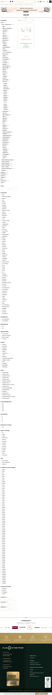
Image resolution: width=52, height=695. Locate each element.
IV (2, 419)
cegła (3, 436)
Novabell (4, 280)
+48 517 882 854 (6, 640)
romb (3, 354)
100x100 (4, 571)
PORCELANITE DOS (7, 135)
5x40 (3, 474)
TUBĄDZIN (6, 149)
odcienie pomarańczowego (8, 396)
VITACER (5, 156)
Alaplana (4, 207)
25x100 (3, 529)
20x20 (3, 516)
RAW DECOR (6, 142)
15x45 (3, 511)
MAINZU (5, 127)
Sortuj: (19, 20)
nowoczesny (5, 460)
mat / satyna (5, 333)
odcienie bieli (5, 372)
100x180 (4, 576)
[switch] (48, 686)
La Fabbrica (5, 275)
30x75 (3, 541)
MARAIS (5, 99)
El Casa (4, 239)
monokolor (4, 455)
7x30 (3, 485)
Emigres (4, 232)
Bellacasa (4, 215)
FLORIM (5, 78)
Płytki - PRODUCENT (18, 4)
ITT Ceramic (5, 263)
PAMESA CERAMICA (8, 132)
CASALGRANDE (7, 47)
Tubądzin (4, 308)
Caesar (4, 222)
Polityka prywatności (34, 676)
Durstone (4, 229)
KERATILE (5, 120)
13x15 (3, 500)
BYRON (5, 90)
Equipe (3, 238)
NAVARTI (5, 130)
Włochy (4, 590)
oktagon (4, 348)
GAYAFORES (6, 80)
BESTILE (5, 42)
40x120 (3, 548)
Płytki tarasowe (6, 161)
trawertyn (4, 441)
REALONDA (6, 144)
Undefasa (4, 299)
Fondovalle (4, 248)
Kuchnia (4, 175)
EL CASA (5, 61)
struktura (4, 339)
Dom (3, 179)
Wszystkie (6, 4)
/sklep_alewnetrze (45, 640)
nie (3, 328)
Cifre (3, 219)
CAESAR (5, 43)
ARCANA (5, 35)
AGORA (5, 83)
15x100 (3, 507)
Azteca (3, 212)
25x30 (3, 526)
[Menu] (50, 677)
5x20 (3, 476)
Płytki (11, 4)
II (2, 416)
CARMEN (5, 45)
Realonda (4, 294)
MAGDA (5, 95)
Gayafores (4, 255)
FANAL (5, 74)
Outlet (3, 182)
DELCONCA (6, 54)
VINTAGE (6, 109)
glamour (4, 464)
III (2, 418)
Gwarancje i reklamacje (35, 664)
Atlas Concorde (6, 210)
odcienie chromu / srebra (8, 384)
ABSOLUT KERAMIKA (8, 28)
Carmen (4, 310)
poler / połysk (5, 337)
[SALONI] (15, 625)
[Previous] (2, 10)
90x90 (3, 567)
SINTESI (5, 147)
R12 (3, 409)
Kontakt (31, 669)
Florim (3, 251)
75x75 (3, 564)
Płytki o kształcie (7, 165)
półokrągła (4, 365)
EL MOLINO (6, 62)
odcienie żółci (5, 374)
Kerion (3, 268)
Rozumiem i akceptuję (41, 693)
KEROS (5, 121)
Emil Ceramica (5, 234)
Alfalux (3, 201)
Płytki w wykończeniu (8, 168)
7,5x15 (3, 486)
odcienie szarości (6, 394)
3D (2, 432)
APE (4, 33)
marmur (4, 444)
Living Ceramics (5, 306)
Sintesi (3, 298)
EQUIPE (5, 69)
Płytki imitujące (7, 163)
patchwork (4, 437)
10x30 (3, 493)
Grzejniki (4, 177)
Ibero (3, 265)
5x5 (3, 473)
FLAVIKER (6, 76)
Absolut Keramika (6, 196)
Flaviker (4, 253)
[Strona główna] (1, 4)
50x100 (3, 555)
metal (3, 451)
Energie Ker (4, 236)
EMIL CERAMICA (7, 66)
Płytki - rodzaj (6, 166)
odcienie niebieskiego (7, 388)
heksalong (4, 366)
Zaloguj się (32, 657)
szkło (3, 453)
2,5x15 (3, 469)
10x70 (3, 499)
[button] (27, 20)
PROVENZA (6, 140)
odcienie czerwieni (6, 381)
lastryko (4, 448)
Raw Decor (4, 293)
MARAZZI (6, 125)
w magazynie (5, 320)
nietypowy (4, 363)
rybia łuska (4, 353)
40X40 (3, 543)
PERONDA (6, 133)
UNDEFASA (6, 152)
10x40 (3, 495)
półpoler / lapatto (6, 335)
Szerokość (5, 602)
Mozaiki (5, 170)
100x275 (4, 572)
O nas (31, 671)
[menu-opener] (50, 2)
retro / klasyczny (6, 462)
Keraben (4, 274)
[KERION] (8, 625)
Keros (3, 270)
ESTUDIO (5, 73)
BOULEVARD (6, 88)
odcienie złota (5, 386)
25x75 (3, 528)
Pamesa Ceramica (6, 282)
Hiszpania (4, 588)
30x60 (3, 545)
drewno (4, 439)
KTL (4, 123)
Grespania (4, 258)
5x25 (3, 471)
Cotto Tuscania (5, 220)
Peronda (4, 284)
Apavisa (4, 208)
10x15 (3, 490)
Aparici (3, 198)
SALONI (5, 145)
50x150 (3, 557)
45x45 (3, 550)
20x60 (3, 514)
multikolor (4, 391)
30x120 (3, 535)
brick (3, 361)
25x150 (3, 533)
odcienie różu (5, 393)
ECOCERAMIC (6, 59)
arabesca (4, 356)
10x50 (3, 497)
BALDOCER (6, 38)
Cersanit (4, 311)
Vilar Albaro (5, 313)
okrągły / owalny (6, 360)
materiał (4, 446)
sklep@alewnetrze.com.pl (20, 640)
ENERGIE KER (6, 67)
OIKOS (31, 4)
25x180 (3, 531)
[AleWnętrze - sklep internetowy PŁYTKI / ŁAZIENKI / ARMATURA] (4, 1)
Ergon (3, 243)
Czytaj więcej (31, 693)
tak (3, 326)
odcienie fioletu (5, 398)
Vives (3, 301)
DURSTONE (6, 57)
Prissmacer (4, 291)
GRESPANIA (6, 111)
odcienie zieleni (5, 389)
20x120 (3, 521)
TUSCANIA (5, 151)
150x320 (4, 581)
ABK (4, 26)
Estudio (4, 241)
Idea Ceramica (5, 262)
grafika (4, 449)
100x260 (4, 574)
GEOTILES (27, 4)
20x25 (3, 519)
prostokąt (4, 346)
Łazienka (4, 172)
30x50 (3, 536)
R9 (2, 403)
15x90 (3, 512)
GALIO (5, 94)
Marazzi (4, 277)
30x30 (3, 540)
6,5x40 (3, 481)
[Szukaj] (35, 1)
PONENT (5, 106)
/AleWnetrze (33, 640)
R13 (3, 410)
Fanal (3, 250)
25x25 (3, 524)
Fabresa (4, 246)
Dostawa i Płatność (34, 662)
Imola (3, 267)
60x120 (3, 560)
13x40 (3, 504)
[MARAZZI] (22, 627)
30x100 (3, 538)
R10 (3, 405)
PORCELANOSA (7, 137)
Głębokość (5, 607)
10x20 (3, 492)
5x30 (3, 480)
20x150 (3, 523)
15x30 (3, 509)
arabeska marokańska (7, 358)
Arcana (4, 203)
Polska (3, 593)
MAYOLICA (6, 128)
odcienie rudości (6, 376)
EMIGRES (6, 64)
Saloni (3, 296)
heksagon (4, 349)
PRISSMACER (6, 139)
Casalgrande (5, 224)
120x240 (4, 579)
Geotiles (4, 256)
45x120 (3, 554)
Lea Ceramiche (5, 305)
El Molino (4, 244)
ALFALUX (5, 31)
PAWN (5, 104)
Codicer (4, 217)
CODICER (6, 50)
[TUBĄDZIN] (37, 625)
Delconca (4, 225)
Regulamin (32, 674)
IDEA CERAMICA (7, 115)
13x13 (3, 502)
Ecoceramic (5, 231)
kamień (4, 443)
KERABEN (5, 118)
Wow (3, 303)
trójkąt (3, 351)
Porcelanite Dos (6, 287)
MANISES (6, 97)
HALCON (5, 113)
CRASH (6, 92)
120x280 (4, 583)
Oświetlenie (4, 174)
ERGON (5, 71)
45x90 (3, 552)
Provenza (4, 286)
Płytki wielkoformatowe (8, 160)
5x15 (3, 478)
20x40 (3, 517)
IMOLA (5, 116)
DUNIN (5, 55)
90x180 (3, 569)
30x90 (3, 547)
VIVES (5, 158)
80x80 (3, 566)
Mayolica (4, 279)
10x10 (3, 488)
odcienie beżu (5, 377)
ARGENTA (5, 37)
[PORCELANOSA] (44, 625)
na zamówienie (5, 319)
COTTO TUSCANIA (8, 52)
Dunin (3, 227)
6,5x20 (3, 483)
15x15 (3, 505)
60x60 (3, 559)
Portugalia (4, 592)
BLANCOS (6, 87)
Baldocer (4, 213)
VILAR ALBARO (6, 154)
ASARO (5, 85)
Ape (3, 200)
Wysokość (4, 597)
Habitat (4, 260)
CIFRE (5, 49)
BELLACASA (6, 40)
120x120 (4, 578)
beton (3, 434)
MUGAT (5, 100)
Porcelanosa (5, 289)
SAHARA (6, 107)
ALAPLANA (6, 30)
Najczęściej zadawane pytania (37, 672)
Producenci (5, 180)
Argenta (4, 205)
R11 (2, 407)
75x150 (3, 562)
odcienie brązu (5, 379)
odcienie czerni (5, 382)
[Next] (50, 10)
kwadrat (4, 344)
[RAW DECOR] (30, 625)
